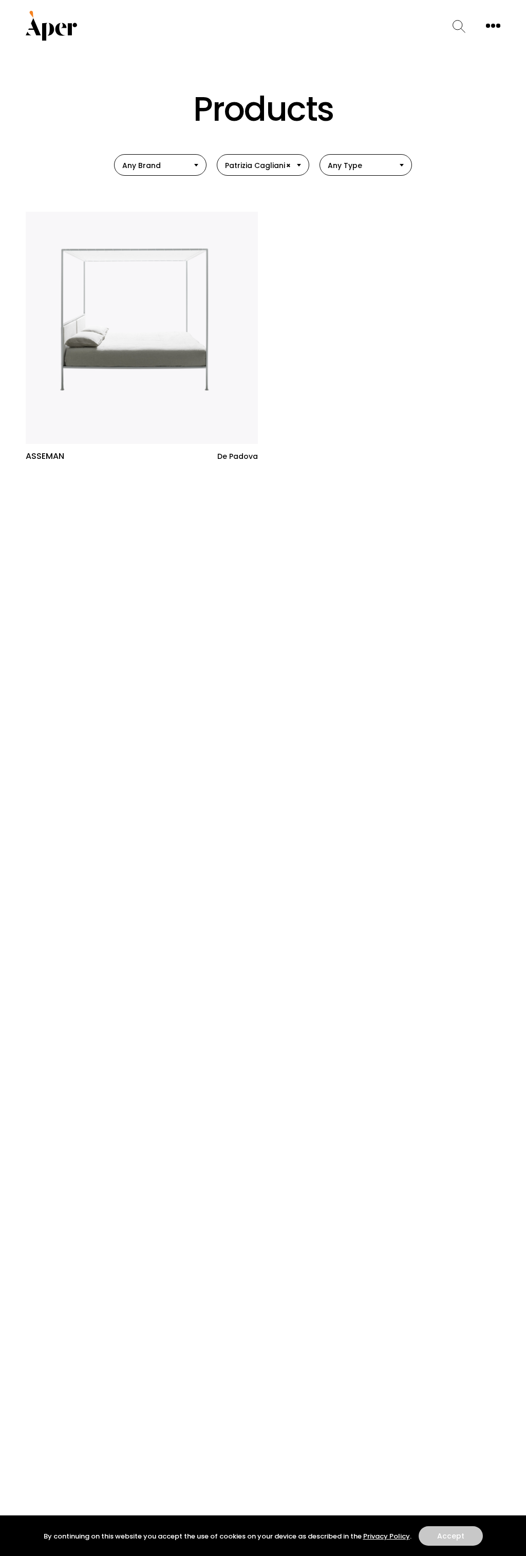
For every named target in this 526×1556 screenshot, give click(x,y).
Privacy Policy (386, 1536)
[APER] (51, 25)
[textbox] (160, 165)
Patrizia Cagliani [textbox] (258, 165)
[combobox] (160, 165)
